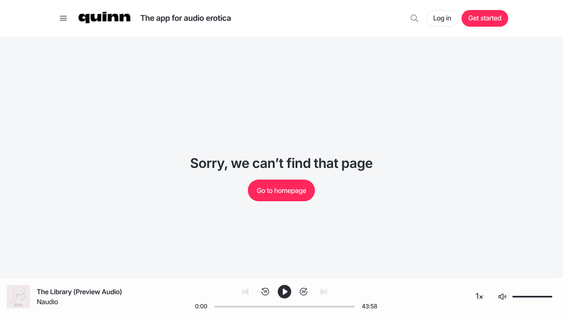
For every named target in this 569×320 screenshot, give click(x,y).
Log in (442, 18)
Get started (484, 18)
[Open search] (414, 18)
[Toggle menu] (63, 18)
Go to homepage (281, 190)
